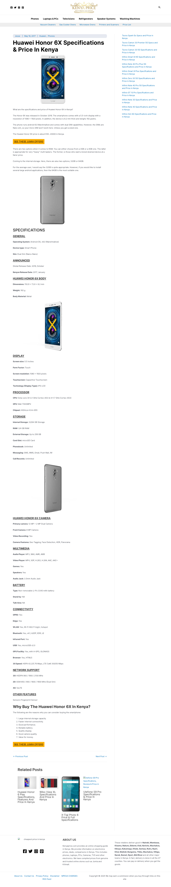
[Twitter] (15, 7)
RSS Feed (47, 879)
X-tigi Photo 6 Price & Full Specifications (69, 817)
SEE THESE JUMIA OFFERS (28, 141)
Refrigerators (86, 19)
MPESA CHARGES (69, 876)
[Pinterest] (23, 7)
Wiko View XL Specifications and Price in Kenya (48, 795)
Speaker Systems (106, 19)
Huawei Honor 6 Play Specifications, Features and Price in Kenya (26, 797)
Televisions (69, 19)
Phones (35, 19)
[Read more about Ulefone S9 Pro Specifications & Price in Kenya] (92, 782)
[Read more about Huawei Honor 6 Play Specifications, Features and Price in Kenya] (27, 782)
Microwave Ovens (87, 24)
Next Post (101, 756)
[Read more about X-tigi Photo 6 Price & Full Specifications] (70, 794)
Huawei (42, 36)
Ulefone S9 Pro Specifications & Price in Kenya (92, 795)
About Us (18, 876)
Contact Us (29, 876)
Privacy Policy (42, 876)
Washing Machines (130, 19)
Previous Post (20, 756)
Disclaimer (55, 876)
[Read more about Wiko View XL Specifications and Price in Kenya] (49, 782)
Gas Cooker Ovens (67, 24)
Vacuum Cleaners (48, 24)
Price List (127, 24)
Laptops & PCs (50, 19)
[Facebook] (11, 7)
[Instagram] (19, 7)
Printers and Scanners (109, 24)
